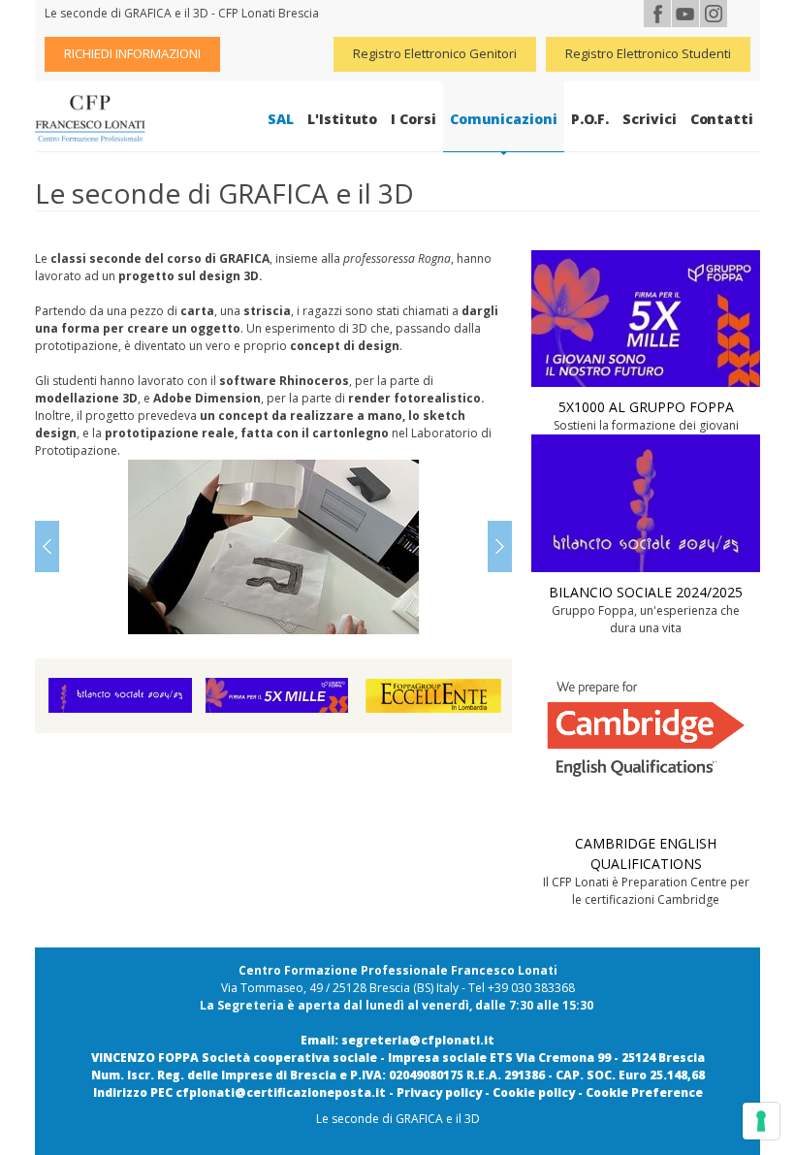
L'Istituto (342, 119)
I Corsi (413, 119)
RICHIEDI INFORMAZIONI (132, 53)
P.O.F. (590, 119)
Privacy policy (439, 1092)
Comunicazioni (503, 119)
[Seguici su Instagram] (713, 13)
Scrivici (649, 119)
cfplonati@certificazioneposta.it (280, 1092)
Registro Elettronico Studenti (648, 53)
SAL (281, 119)
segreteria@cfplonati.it (417, 1040)
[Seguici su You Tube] (685, 13)
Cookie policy (534, 1092)
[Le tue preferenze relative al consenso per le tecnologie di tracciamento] (761, 1121)
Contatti (721, 119)
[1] (273, 547)
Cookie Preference (644, 1092)
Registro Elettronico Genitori (435, 53)
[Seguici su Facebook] (657, 13)
